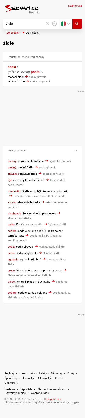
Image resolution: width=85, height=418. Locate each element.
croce (11, 270)
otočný (12, 167)
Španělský (10, 378)
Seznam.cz (75, 5)
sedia (12, 67)
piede (11, 281)
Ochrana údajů (40, 392)
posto (35, 72)
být (10, 180)
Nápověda (26, 389)
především (14, 191)
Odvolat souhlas (16, 392)
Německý (57, 373)
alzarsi (12, 202)
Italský (43, 373)
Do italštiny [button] (32, 32)
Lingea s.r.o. (54, 399)
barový (12, 161)
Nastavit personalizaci (51, 389)
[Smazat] (47, 24)
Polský (59, 378)
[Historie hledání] (54, 24)
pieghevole (15, 213)
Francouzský (27, 373)
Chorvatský (11, 382)
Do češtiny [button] (12, 32)
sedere (12, 230)
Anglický (9, 373)
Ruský (71, 373)
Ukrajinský (44, 378)
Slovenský (27, 378)
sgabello (13, 259)
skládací (13, 173)
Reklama (9, 389)
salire (11, 224)
